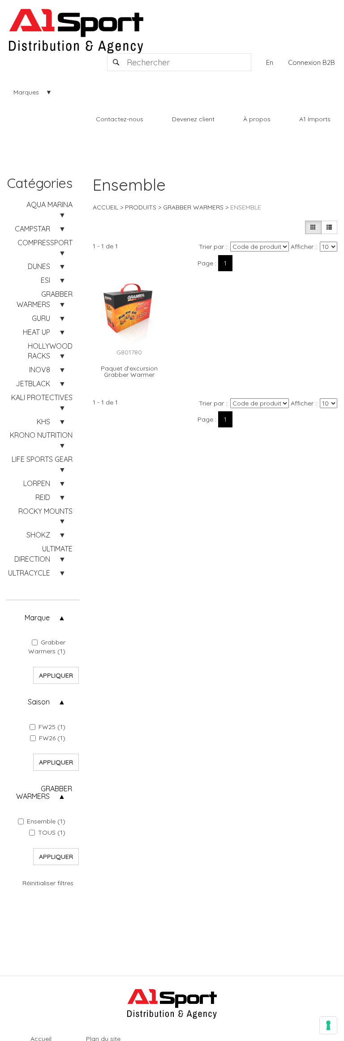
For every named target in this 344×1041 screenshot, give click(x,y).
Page (205, 263)
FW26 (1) (52, 738)
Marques (26, 92)
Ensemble (245, 207)
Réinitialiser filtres (47, 883)
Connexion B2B (311, 62)
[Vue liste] (329, 227)
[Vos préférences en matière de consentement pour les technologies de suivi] (328, 1025)
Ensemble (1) (46, 821)
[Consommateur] (313, 227)
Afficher (302, 247)
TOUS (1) (51, 832)
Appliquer (56, 675)
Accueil (105, 207)
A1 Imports (315, 119)
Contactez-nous (119, 119)
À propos (257, 119)
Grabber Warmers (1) (46, 646)
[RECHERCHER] (116, 62)
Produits (140, 207)
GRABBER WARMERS (193, 207)
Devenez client (193, 119)
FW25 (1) (52, 727)
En (269, 62)
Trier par (211, 247)
